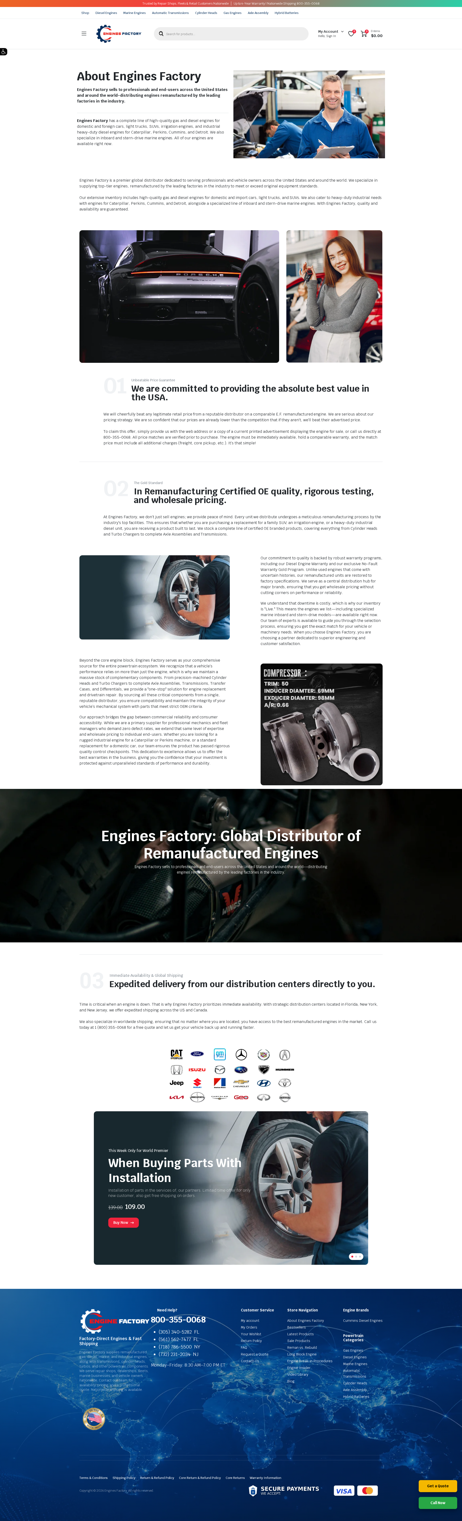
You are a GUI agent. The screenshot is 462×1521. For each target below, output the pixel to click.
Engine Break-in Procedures (309, 1361)
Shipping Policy (124, 1478)
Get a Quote (438, 1486)
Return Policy (251, 1341)
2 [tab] (356, 1257)
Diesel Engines (106, 13)
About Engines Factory (305, 1320)
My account (250, 1320)
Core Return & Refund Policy (200, 1478)
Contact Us (250, 1361)
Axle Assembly (258, 13)
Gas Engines (233, 13)
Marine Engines (134, 13)
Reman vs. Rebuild (302, 1347)
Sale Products (298, 1341)
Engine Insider (298, 1368)
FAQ (244, 1347)
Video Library (297, 1374)
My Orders (249, 1327)
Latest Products (300, 1334)
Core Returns (235, 1478)
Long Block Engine (302, 1354)
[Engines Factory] (118, 34)
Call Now (438, 1503)
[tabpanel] (231, 1188)
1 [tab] (352, 1257)
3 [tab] (360, 1257)
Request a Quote (255, 1354)
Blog (291, 1381)
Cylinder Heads (206, 13)
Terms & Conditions (93, 1478)
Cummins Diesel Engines (362, 1320)
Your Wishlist (251, 1334)
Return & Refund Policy (157, 1478)
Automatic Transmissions (170, 13)
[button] (3, 51)
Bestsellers (296, 1327)
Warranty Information (265, 1478)
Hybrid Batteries (287, 13)
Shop (85, 13)
